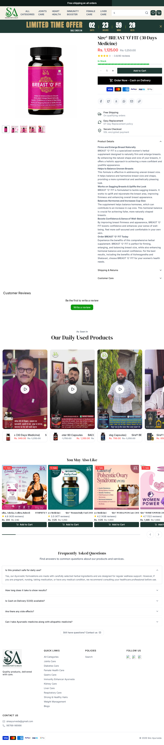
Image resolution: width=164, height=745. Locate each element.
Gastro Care (50, 674)
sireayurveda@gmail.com (19, 721)
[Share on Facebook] (101, 101)
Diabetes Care (51, 665)
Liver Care (103, 13)
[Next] (158, 534)
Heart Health (56, 13)
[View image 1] (6, 129)
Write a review (82, 307)
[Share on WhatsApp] (124, 101)
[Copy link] (139, 101)
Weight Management (55, 701)
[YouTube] (140, 657)
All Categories (27, 13)
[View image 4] (33, 129)
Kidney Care (50, 683)
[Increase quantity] (113, 70)
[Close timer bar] (161, 26)
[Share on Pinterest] (116, 101)
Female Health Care (54, 670)
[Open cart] (158, 12)
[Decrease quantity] (101, 70)
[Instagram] (128, 657)
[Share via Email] (131, 101)
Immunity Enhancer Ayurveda (59, 679)
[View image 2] (15, 129)
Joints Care (42, 13)
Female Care (90, 13)
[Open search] (146, 12)
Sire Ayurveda (154, 738)
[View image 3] (24, 129)
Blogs (47, 706)
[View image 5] (41, 129)
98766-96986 (14, 725)
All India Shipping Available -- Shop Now (82, 3)
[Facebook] (134, 657)
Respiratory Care (53, 692)
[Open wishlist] (153, 12)
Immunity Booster (73, 13)
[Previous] (150, 534)
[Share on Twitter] (108, 101)
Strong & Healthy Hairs (56, 697)
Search (89, 656)
